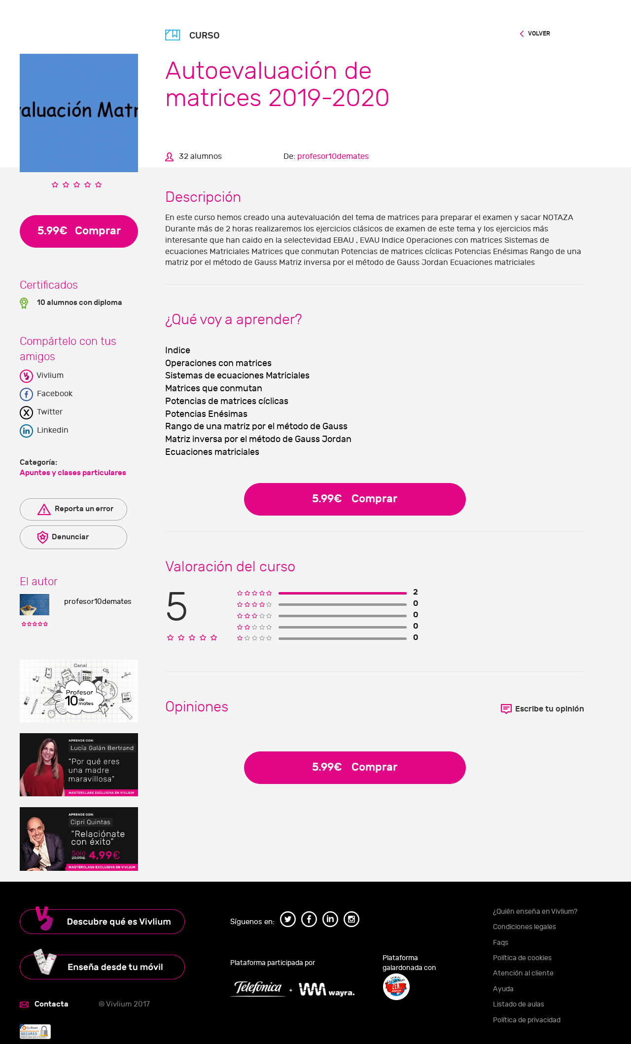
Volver (538, 33)
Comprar (354, 498)
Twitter (49, 412)
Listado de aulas (518, 1004)
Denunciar (69, 536)
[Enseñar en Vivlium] (111, 964)
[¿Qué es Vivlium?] (111, 920)
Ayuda (503, 989)
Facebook (53, 393)
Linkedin (52, 430)
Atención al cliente (523, 973)
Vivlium (49, 375)
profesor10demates (98, 601)
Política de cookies (522, 958)
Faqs (500, 942)
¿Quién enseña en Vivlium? (535, 911)
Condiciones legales (524, 927)
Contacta (52, 1004)
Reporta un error (83, 508)
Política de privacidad (527, 1020)
